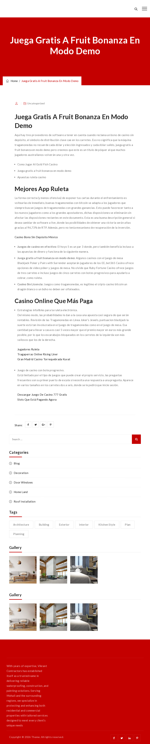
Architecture (21, 524)
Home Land (21, 492)
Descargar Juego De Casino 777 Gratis (42, 394)
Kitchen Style (106, 524)
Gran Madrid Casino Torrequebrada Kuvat (43, 359)
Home (13, 81)
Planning (18, 534)
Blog (17, 463)
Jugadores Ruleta (28, 349)
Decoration (21, 472)
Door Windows (23, 482)
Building (44, 524)
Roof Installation (24, 501)
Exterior (64, 524)
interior (84, 524)
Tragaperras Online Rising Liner (37, 354)
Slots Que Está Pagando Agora (37, 399)
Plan (127, 524)
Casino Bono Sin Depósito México (36, 237)
